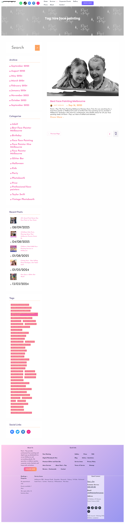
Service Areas (79, 461)
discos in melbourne (29, 321)
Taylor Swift (18, 194)
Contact (63, 469)
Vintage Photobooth (23, 199)
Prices (85, 454)
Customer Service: (93, 484)
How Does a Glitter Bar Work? (28, 275)
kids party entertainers (18, 386)
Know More (56, 117)
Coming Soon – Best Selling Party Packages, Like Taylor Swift (29, 262)
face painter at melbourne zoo (20, 326)
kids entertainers (30, 377)
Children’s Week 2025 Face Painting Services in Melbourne (29, 248)
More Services (47, 465)
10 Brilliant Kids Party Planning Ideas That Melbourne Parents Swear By (29, 235)
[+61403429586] (20, 3)
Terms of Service (80, 465)
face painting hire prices (19, 362)
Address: (90, 496)
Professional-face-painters (21, 188)
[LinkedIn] (33, 3)
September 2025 (20, 66)
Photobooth (18, 178)
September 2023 (20, 105)
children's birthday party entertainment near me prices (23, 314)
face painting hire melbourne (20, 359)
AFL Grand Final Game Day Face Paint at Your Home (29, 219)
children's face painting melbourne (21, 318)
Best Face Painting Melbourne (67, 101)
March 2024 (17, 81)
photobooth (21, 400)
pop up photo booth (17, 409)
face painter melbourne (18, 335)
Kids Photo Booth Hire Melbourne (21, 389)
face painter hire (16, 329)
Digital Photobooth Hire (50, 458)
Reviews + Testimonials (49, 469)
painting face (15, 397)
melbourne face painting (19, 392)
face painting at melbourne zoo (21, 344)
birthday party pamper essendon (21, 307)
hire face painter (30, 374)
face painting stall (17, 371)
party (13, 400)
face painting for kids (18, 353)
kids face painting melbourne (20, 383)
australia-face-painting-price (20, 304)
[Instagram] (38, 3)
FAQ (92, 454)
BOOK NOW (88, 3)
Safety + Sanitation (88, 458)
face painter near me (18, 338)
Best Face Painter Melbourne (20, 129)
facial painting (30, 371)
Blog (76, 458)
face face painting (17, 324)
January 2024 (18, 90)
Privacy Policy (91, 461)
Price (14, 183)
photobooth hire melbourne (19, 403)
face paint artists (31, 324)
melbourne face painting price (20, 395)
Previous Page (54, 133)
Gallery (77, 454)
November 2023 (20, 95)
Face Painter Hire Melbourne (20, 145)
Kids (14, 168)
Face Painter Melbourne (18, 152)
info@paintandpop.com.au (95, 492)
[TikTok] (25, 3)
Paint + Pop (90, 481)
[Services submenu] (56, 1)
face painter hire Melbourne (20, 332)
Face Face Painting (22, 140)
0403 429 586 (91, 487)
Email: (89, 490)
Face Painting (30, 341)
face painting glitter (17, 356)
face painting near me (18, 368)
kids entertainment (17, 380)
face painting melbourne (19, 365)
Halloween (18, 163)
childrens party (16, 321)
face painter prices (17, 341)
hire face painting (17, 377)
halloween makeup (17, 374)
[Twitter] (18, 432)
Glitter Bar (18, 158)
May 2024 (16, 76)
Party (15, 173)
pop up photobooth (17, 406)
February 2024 (19, 86)
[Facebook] (29, 3)
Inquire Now (30, 469)
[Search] (37, 48)
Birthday (17, 135)
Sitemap (91, 465)
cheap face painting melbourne (21, 310)
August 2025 (18, 71)
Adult (15, 124)
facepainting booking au (19, 350)
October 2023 (18, 100)
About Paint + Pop (61, 465)
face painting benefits (18, 347)
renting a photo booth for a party (21, 412)
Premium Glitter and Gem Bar (52, 461)
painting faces (27, 397)
